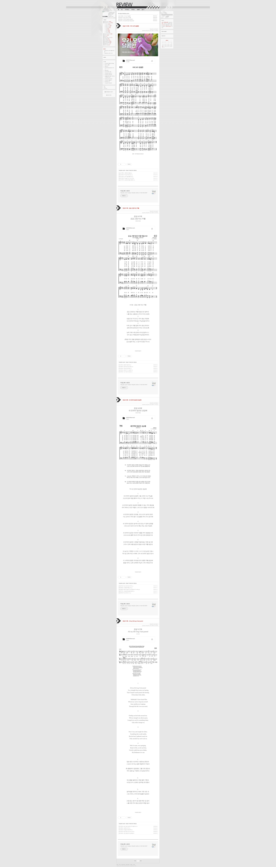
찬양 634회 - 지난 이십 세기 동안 (125, 371)
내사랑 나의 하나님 (108, 78)
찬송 (106, 36)
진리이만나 (170, 22)
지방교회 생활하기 (108, 80)
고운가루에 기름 (108, 71)
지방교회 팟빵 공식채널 (109, 63)
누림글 (107, 30)
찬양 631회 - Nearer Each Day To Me (125, 585)
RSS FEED (109, 95)
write (134, 864)
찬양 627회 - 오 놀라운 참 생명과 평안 (126, 591)
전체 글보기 (108, 21)
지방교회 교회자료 (108, 74)
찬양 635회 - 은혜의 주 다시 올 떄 (125, 370)
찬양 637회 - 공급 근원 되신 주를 (124, 17)
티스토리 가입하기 (109, 91)
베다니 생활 (107, 64)
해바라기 (106, 66)
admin (131, 864)
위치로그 (133, 9)
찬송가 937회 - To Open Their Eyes (125, 174)
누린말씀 (107, 38)
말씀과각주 (108, 26)
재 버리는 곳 (107, 81)
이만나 (107, 35)
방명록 (138, 9)
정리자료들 (107, 44)
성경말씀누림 (108, 41)
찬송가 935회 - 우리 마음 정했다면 (125, 176)
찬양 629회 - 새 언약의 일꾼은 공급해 (125, 19)
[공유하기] (122, 164)
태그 (122, 9)
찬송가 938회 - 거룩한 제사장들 (125, 173)
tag (119, 864)
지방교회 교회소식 (108, 73)
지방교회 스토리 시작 (108, 53)
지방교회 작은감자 (108, 83)
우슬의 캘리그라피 (108, 37)
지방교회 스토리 (109, 22)
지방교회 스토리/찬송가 (154, 29)
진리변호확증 (108, 42)
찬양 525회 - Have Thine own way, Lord (126, 831)
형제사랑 (106, 70)
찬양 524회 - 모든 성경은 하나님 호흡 (126, 833)
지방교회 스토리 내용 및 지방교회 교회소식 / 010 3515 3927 (133, 192)
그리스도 (165, 23)
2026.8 (167, 40)
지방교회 (166, 22)
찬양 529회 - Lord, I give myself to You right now (127, 826)
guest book (127, 864)
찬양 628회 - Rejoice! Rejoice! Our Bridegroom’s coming (129, 589)
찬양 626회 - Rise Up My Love (124, 592)
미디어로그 (127, 9)
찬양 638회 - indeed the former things (125, 366)
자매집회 (108, 27)
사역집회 (107, 32)
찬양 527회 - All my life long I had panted (126, 20)
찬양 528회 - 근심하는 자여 (124, 828)
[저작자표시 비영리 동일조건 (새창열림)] (134, 164)
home (117, 864)
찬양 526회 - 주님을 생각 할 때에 (125, 829)
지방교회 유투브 (108, 33)
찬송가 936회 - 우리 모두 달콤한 (124, 16)
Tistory (135, 865)
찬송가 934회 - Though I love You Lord (126, 178)
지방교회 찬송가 (168, 26)
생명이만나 (108, 25)
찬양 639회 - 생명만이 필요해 (124, 364)
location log (123, 864)
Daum (129, 865)
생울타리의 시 (108, 43)
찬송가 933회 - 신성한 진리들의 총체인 (126, 179)
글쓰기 (143, 9)
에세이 (107, 31)
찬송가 (127, 170)
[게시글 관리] (124, 164)
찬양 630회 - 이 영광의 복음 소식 (125, 587)
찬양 (162, 22)
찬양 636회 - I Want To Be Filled (124, 368)
